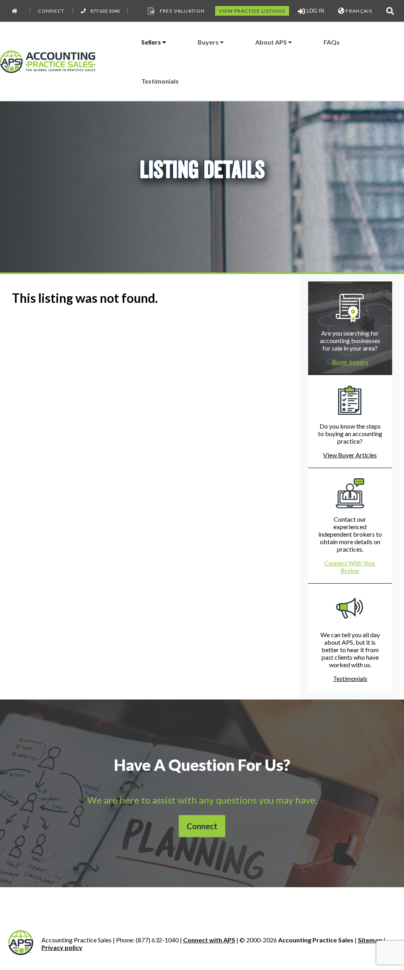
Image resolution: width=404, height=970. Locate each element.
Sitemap (370, 940)
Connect (51, 11)
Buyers (209, 42)
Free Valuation (182, 11)
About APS (271, 42)
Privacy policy (61, 947)
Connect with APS (209, 940)
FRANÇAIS (358, 11)
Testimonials (160, 81)
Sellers (151, 42)
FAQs (332, 42)
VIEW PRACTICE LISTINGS (252, 11)
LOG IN (314, 11)
